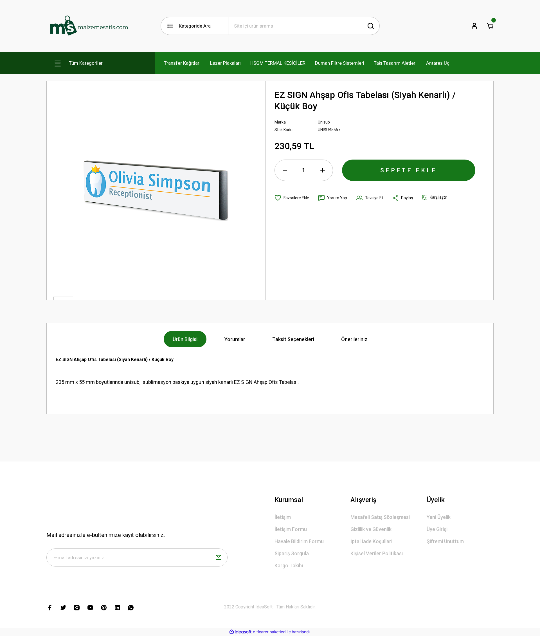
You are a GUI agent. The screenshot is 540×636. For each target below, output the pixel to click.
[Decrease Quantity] (285, 170)
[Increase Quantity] (322, 170)
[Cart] (490, 26)
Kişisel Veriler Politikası (376, 553)
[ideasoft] (240, 632)
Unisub (324, 122)
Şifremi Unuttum (445, 541)
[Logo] (88, 26)
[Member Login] (474, 26)
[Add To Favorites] (291, 197)
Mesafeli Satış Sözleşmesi (380, 517)
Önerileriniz (354, 339)
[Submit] (219, 557)
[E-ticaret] (269, 632)
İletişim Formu (290, 529)
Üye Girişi (437, 529)
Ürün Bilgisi (185, 339)
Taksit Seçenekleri (293, 339)
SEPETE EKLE (408, 170)
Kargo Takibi (288, 565)
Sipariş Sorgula (291, 553)
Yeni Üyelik (439, 517)
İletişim (282, 517)
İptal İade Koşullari (371, 541)
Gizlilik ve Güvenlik (371, 529)
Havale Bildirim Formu (299, 541)
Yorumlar (234, 339)
